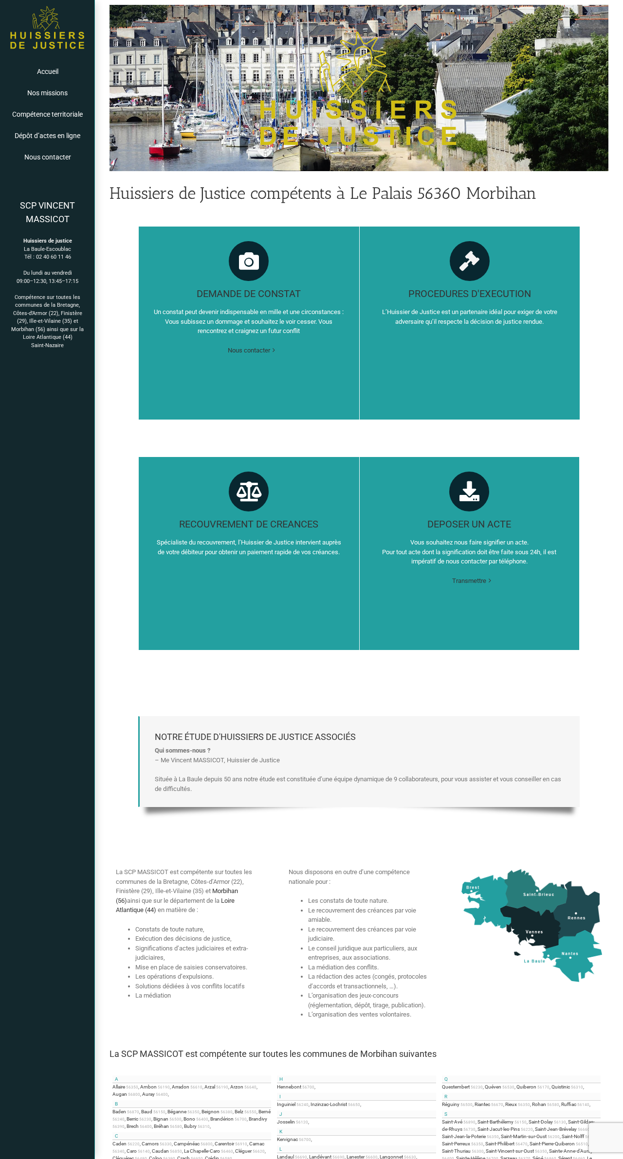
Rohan (539, 1104)
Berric (132, 1119)
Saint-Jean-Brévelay (556, 1129)
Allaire (118, 1086)
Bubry (190, 1126)
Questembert (456, 1086)
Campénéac (187, 1143)
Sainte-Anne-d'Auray (571, 1151)
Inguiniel (286, 1104)
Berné (264, 1111)
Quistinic (560, 1086)
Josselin (286, 1121)
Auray (148, 1094)
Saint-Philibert (499, 1143)
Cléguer (243, 1151)
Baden (119, 1111)
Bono (189, 1119)
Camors (150, 1143)
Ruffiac (568, 1104)
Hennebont (289, 1086)
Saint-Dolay (541, 1121)
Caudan (160, 1151)
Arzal (209, 1086)
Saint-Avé (452, 1121)
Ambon (148, 1086)
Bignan (160, 1119)
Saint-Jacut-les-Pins (498, 1129)
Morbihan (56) (28, 329)
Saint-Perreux (456, 1143)
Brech (133, 1126)
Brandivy (258, 1119)
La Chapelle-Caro (202, 1151)
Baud (146, 1111)
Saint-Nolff (573, 1136)
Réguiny (450, 1104)
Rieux (511, 1104)
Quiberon (526, 1086)
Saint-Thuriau (456, 1151)
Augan (119, 1094)
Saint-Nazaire (47, 345)
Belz (239, 1111)
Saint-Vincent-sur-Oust (510, 1151)
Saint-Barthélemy (495, 1121)
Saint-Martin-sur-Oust (524, 1136)
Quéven (493, 1086)
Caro (132, 1151)
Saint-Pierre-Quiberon (552, 1143)
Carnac (256, 1143)
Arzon (236, 1086)
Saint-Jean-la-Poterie (464, 1136)
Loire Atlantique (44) (48, 337)
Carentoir (224, 1143)
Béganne (176, 1111)
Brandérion (222, 1119)
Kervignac (287, 1139)
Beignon (211, 1111)
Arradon (180, 1086)
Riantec (482, 1104)
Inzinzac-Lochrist (329, 1104)
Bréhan (161, 1126)
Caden (119, 1143)
